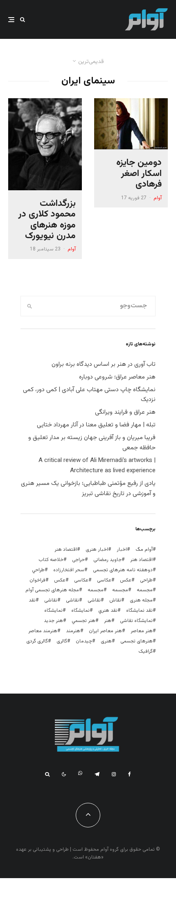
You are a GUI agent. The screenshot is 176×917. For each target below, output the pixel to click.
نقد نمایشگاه (139, 610)
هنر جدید (53, 620)
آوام (157, 198)
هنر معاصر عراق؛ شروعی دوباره (117, 377)
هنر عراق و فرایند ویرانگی (125, 412)
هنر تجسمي (83, 620)
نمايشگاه (80, 610)
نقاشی (94, 600)
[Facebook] (129, 774)
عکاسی (104, 580)
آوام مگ (144, 549)
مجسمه (145, 590)
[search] (29, 306)
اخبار (122, 549)
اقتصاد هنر (65, 549)
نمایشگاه (53, 610)
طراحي (38, 570)
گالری (61, 641)
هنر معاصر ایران (105, 631)
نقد (32, 600)
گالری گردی (37, 641)
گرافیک (145, 651)
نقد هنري (107, 610)
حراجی (78, 559)
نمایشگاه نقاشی (136, 620)
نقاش (115, 600)
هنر (107, 620)
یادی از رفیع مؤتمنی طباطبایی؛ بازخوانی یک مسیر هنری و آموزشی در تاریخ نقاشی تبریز (88, 488)
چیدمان (84, 641)
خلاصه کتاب (50, 559)
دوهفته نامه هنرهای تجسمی (123, 570)
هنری (106, 641)
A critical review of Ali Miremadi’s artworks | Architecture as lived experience (97, 465)
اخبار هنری (97, 549)
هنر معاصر (142, 631)
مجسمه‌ (96, 590)
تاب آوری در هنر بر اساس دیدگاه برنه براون (104, 364)
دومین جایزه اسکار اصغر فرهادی (139, 174)
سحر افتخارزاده (68, 570)
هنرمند (73, 631)
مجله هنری (141, 600)
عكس (125, 580)
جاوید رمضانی (107, 559)
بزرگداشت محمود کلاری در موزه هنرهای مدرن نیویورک (47, 220)
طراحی (146, 580)
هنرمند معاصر (42, 631)
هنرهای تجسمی (136, 641)
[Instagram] (114, 774)
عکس (59, 580)
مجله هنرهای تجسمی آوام (52, 590)
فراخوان (37, 580)
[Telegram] (97, 774)
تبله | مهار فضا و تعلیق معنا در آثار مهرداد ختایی (96, 425)
